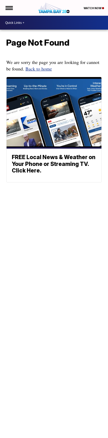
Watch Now (93, 8)
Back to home (38, 69)
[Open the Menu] (9, 7)
